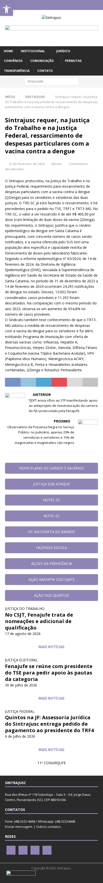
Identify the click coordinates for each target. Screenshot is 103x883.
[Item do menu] (36, 5)
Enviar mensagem (18, 826)
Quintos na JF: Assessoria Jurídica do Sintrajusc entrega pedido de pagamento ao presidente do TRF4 (49, 724)
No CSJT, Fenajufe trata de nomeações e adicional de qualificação (39, 621)
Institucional (33, 51)
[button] (6, 9)
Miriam (57, 164)
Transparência (17, 71)
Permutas (73, 61)
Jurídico (63, 51)
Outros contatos (48, 826)
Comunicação (42, 61)
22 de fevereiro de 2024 (26, 164)
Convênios (13, 61)
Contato (45, 71)
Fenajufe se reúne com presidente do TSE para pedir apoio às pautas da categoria (48, 672)
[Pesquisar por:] (51, 81)
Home (8, 51)
